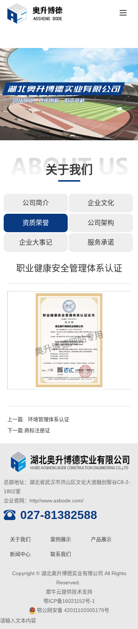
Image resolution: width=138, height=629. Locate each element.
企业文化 (101, 203)
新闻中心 (20, 554)
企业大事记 (35, 242)
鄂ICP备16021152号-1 (69, 601)
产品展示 (101, 539)
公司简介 (35, 203)
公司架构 (101, 223)
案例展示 (60, 539)
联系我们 (60, 554)
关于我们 (20, 539)
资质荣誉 (35, 223)
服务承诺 (101, 242)
